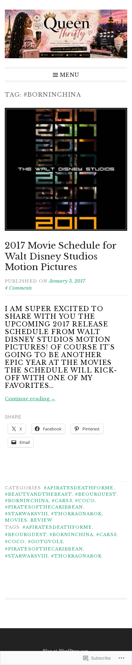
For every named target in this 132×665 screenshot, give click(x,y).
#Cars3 (62, 500)
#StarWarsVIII (26, 514)
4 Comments (18, 288)
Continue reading (30, 399)
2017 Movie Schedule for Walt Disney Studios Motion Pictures (60, 256)
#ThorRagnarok (76, 514)
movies (16, 520)
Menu (69, 74)
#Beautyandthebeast (38, 494)
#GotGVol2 (45, 541)
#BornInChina (27, 500)
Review (41, 520)
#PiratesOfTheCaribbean (44, 507)
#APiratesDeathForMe (78, 488)
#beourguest (96, 494)
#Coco (85, 500)
